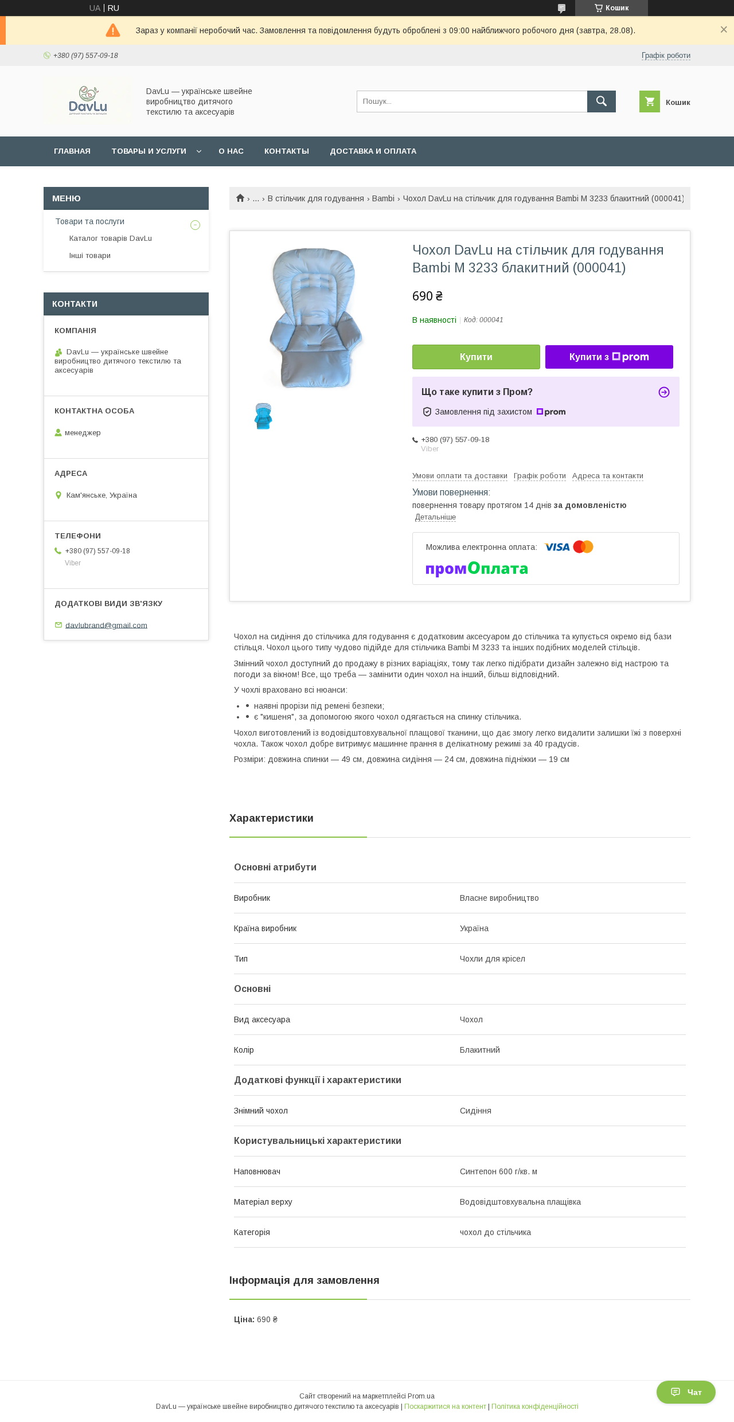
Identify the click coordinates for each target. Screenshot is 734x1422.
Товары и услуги (148, 151)
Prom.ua (421, 1396)
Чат (695, 1392)
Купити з (589, 357)
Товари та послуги (89, 221)
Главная (72, 151)
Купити (476, 357)
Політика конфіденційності (535, 1407)
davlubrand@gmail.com (106, 624)
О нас (231, 151)
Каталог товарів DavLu (110, 238)
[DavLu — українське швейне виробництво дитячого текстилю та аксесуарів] (88, 121)
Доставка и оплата (373, 151)
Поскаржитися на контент (445, 1407)
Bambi (383, 198)
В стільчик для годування (316, 198)
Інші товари (90, 255)
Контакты (286, 151)
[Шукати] (601, 101)
